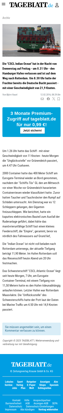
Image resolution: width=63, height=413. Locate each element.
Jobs (14, 388)
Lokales (9, 381)
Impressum (10, 409)
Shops (42, 385)
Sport (20, 381)
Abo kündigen (27, 409)
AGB (27, 403)
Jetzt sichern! (32, 130)
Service (8, 385)
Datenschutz (15, 406)
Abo (56, 381)
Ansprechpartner (42, 400)
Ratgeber (31, 381)
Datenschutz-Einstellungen (40, 406)
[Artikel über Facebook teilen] (48, 99)
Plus (23, 388)
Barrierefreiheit (13, 403)
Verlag (19, 385)
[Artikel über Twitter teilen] (53, 99)
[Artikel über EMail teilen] (42, 99)
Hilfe (26, 400)
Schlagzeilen (44, 388)
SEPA (55, 403)
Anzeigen (45, 381)
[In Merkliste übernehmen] (59, 99)
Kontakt (16, 400)
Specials (54, 385)
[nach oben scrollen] (58, 408)
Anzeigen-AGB (41, 403)
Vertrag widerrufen (48, 409)
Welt (31, 388)
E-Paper (31, 385)
